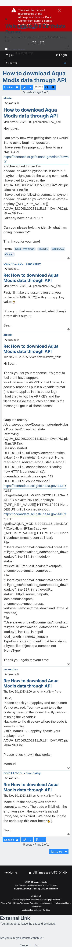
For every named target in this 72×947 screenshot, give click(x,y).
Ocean (9, 254)
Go (36, 945)
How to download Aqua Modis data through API (34, 77)
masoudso (10, 669)
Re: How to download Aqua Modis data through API (31, 278)
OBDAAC (58, 248)
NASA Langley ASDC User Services (42, 885)
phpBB (25, 900)
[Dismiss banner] (59, 10)
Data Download (24, 248)
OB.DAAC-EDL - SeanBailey (22, 263)
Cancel (24, 945)
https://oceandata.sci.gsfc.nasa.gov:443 (33, 486)
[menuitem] (61, 55)
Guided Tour (25, 52)
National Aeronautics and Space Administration (36, 889)
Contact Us (36, 896)
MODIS (43, 248)
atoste (7, 98)
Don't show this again (17, 49)
